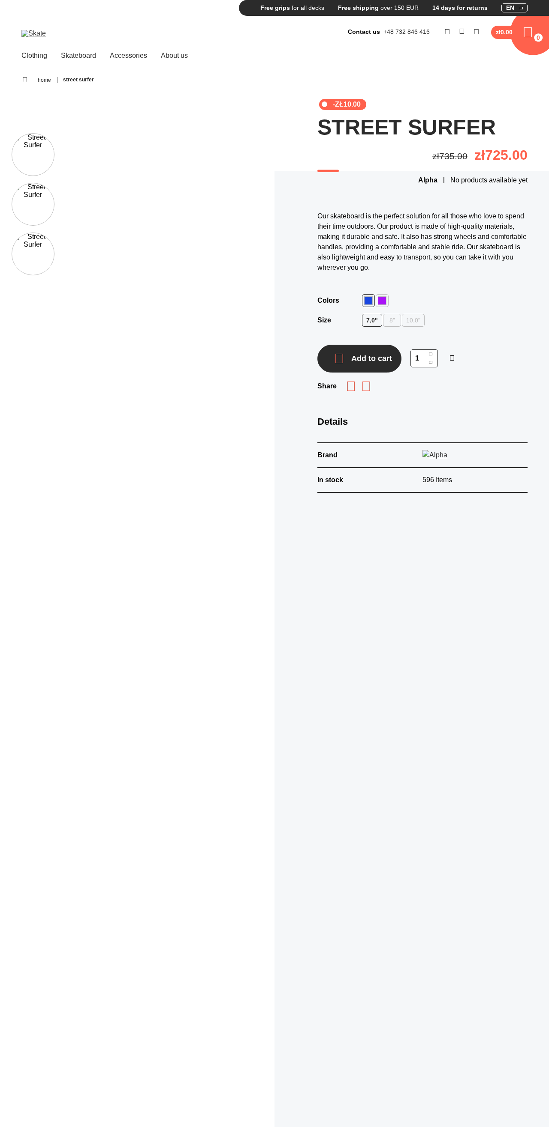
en (510, 7)
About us (174, 55)
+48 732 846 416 (406, 31)
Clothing (34, 55)
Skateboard (78, 55)
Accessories (128, 55)
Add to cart (371, 358)
